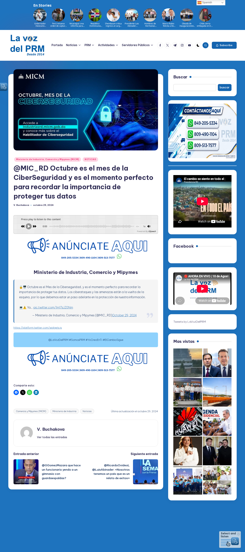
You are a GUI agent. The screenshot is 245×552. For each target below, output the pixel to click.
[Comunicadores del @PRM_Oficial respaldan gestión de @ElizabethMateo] (187, 451)
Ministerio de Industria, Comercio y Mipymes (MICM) (47, 159)
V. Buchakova (50, 429)
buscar (225, 87)
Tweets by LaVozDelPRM (189, 322)
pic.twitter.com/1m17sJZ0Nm (53, 307)
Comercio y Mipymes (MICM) (31, 411)
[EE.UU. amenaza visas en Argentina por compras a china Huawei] (187, 421)
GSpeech (152, 231)
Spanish (207, 2)
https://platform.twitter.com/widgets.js (38, 327)
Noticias (87, 411)
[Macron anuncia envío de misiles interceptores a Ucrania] (217, 451)
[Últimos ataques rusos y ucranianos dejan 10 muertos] (187, 362)
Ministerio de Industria (64, 411)
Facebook (183, 246)
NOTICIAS (90, 159)
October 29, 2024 (124, 315)
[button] (224, 45)
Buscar (180, 76)
